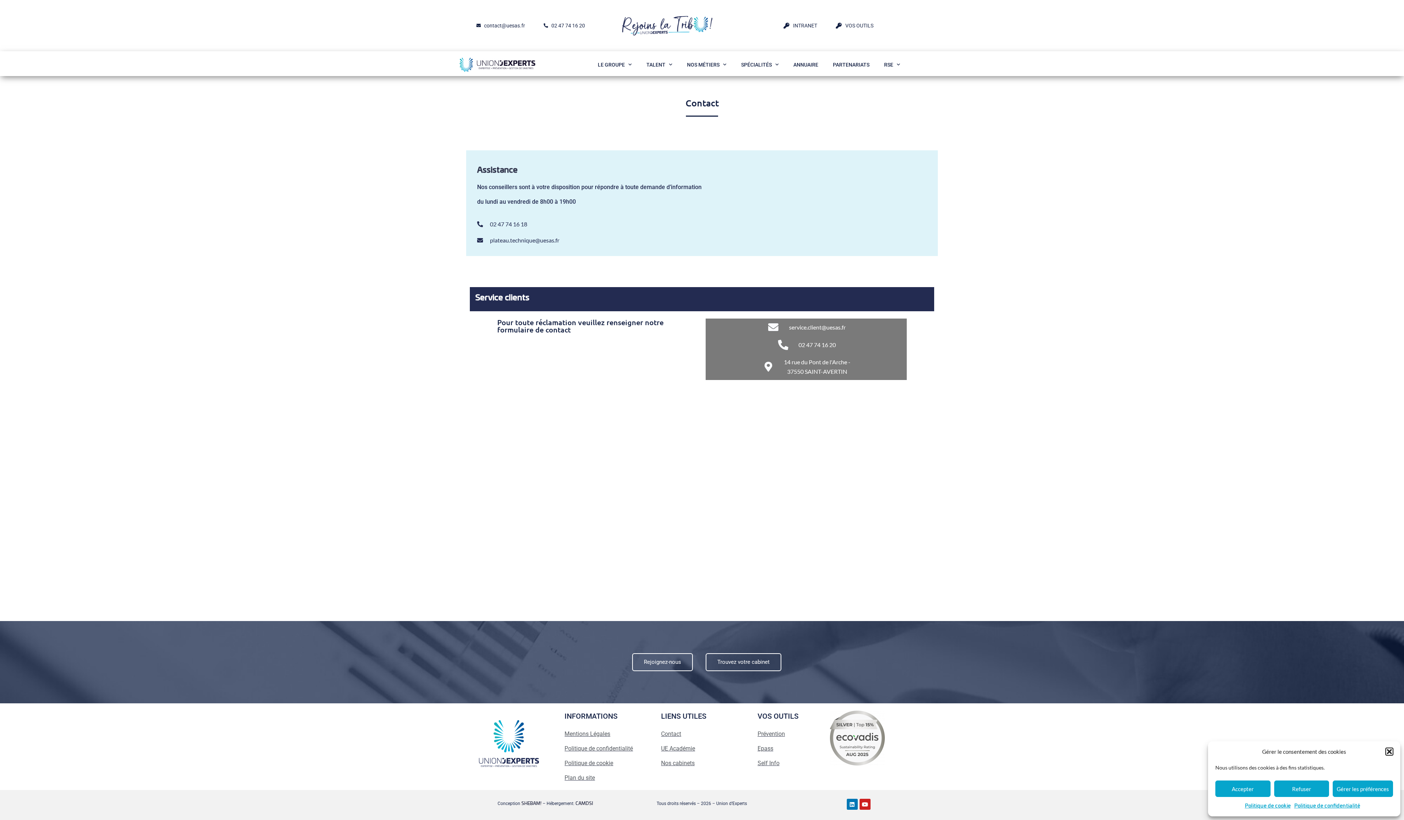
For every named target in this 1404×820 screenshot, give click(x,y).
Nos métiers (703, 65)
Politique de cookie (1268, 806)
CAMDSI (584, 803)
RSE (888, 65)
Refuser (1301, 789)
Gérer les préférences (1363, 789)
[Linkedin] (852, 804)
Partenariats (851, 65)
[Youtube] (865, 804)
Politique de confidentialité (1327, 806)
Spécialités (756, 65)
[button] (1389, 751)
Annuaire (805, 65)
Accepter (1243, 789)
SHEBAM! (531, 803)
